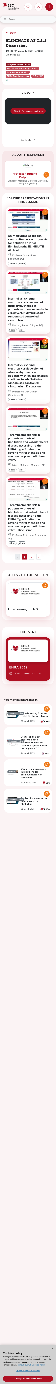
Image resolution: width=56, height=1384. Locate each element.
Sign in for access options (28, 111)
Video (22, 263)
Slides (12, 263)
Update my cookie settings (28, 1371)
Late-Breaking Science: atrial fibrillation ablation (35, 715)
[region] (28, 1364)
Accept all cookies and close (29, 1379)
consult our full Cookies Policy (31, 1365)
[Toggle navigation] (49, 7)
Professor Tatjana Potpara (24, 175)
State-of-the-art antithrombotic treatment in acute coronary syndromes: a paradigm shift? (34, 742)
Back (13, 32)
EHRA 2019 (18, 667)
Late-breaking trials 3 (23, 609)
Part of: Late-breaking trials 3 (22, 68)
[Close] (52, 1349)
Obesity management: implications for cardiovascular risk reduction (33, 773)
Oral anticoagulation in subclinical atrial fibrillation (34, 801)
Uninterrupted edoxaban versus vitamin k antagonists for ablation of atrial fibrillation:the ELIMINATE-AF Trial (28, 243)
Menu (12, 19)
